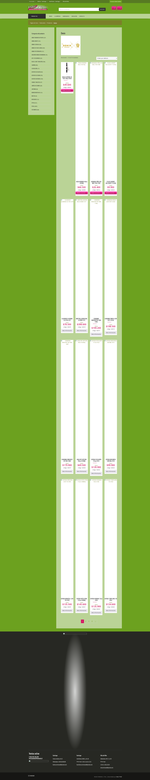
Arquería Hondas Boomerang (38, 55)
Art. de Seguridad (36, 58)
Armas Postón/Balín (36, 51)
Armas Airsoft (35, 41)
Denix (67, 83)
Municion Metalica (36, 92)
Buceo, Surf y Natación (37, 61)
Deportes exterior (36, 75)
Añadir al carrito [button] (66, 90)
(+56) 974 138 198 (34, 757)
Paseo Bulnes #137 (58, 758)
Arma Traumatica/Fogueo (37, 37)
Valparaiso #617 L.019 (106, 758)
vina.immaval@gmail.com (106, 767)
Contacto (82, 16)
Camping (33, 65)
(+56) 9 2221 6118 (86, 761)
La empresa (57, 16)
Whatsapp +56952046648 (59, 761)
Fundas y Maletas (36, 82)
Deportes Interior (36, 79)
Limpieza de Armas (36, 85)
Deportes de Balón (36, 72)
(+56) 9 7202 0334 (105, 764)
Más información (67, 330)
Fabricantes (66, 16)
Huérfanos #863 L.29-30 (83, 758)
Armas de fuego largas (37, 48)
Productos (34, 16)
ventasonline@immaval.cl (35, 758)
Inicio (50, 16)
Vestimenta (34, 109)
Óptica (33, 103)
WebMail (32, 775)
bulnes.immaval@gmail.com (60, 764)
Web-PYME (119, 777)
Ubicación (74, 16)
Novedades (34, 99)
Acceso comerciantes (115, 1)
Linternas (34, 89)
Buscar (102, 9)
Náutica (33, 96)
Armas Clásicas (35, 44)
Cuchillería (34, 68)
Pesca (33, 106)
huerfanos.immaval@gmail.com (84, 764)
